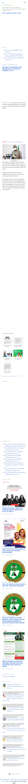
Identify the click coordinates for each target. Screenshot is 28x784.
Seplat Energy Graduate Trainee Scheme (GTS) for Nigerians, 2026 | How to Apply (12, 664)
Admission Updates (11, 13)
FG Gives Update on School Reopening (14, 141)
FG (16, 376)
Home (3, 13)
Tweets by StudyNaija (8, 676)
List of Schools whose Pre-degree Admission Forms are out (14, 449)
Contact (12, 779)
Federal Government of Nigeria (8, 376)
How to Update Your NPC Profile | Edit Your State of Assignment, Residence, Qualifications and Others (13, 620)
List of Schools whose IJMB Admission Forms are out (13, 456)
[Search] (25, 2)
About (7, 779)
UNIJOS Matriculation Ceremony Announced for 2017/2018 (15, 686)
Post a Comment (9, 513)
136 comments (9, 625)
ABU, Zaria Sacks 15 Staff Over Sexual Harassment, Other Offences (16, 709)
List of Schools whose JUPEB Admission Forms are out (13, 460)
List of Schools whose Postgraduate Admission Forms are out (15, 473)
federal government (8, 102)
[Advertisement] (14, 28)
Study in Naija (7, 5)
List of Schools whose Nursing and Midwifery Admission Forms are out (15, 445)
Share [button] (16, 64)
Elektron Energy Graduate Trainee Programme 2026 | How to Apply (16, 749)
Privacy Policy (19, 779)
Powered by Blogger (15, 773)
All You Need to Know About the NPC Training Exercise (14, 585)
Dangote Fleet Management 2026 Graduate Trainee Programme (13, 550)
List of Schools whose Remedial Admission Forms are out (14, 452)
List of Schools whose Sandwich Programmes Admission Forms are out (14, 465)
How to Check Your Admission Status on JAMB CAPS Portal (14, 55)
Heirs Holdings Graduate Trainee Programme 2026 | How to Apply (12, 509)
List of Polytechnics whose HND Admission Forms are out (14, 469)
